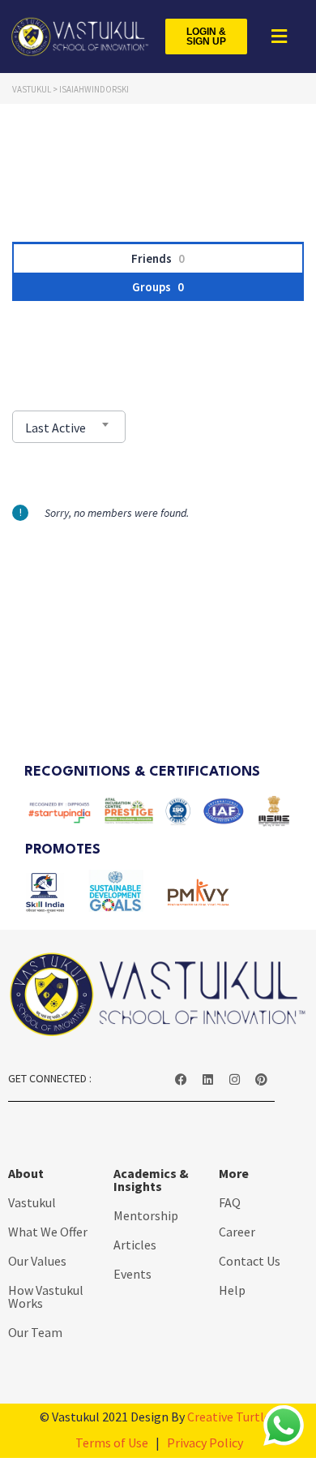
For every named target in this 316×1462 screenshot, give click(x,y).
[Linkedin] (207, 1080)
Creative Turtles (231, 1416)
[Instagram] (234, 1080)
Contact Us (249, 1261)
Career (237, 1231)
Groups (158, 287)
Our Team (35, 1332)
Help (232, 1290)
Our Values (37, 1261)
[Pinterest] (261, 1080)
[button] (277, 37)
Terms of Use (111, 1442)
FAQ (230, 1202)
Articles (134, 1244)
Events (132, 1274)
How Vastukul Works (45, 1296)
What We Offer (48, 1231)
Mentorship (145, 1215)
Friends (158, 258)
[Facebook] (181, 1080)
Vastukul (32, 1202)
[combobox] (69, 427)
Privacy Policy (205, 1442)
